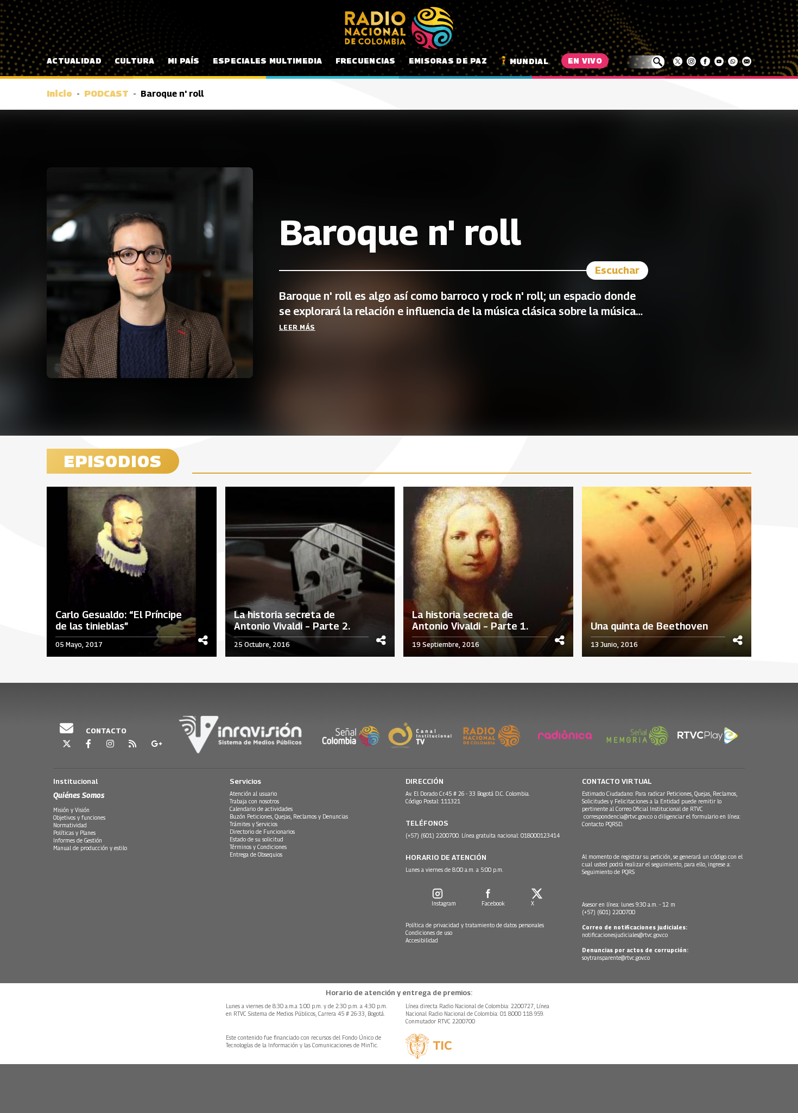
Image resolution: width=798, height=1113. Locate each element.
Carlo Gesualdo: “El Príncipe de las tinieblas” (118, 620)
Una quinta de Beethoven (649, 626)
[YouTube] (719, 61)
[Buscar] (645, 61)
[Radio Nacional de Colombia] (399, 28)
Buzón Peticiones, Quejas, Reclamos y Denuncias (289, 816)
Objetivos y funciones (79, 817)
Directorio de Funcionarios (262, 831)
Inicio (59, 94)
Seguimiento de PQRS (608, 872)
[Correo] (746, 61)
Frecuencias (365, 60)
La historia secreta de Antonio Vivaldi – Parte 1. (470, 620)
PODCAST (106, 94)
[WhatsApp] (732, 61)
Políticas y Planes (74, 832)
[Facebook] (705, 61)
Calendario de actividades (261, 809)
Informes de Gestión (77, 840)
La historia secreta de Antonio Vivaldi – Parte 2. (292, 620)
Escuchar (617, 270)
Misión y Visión (71, 810)
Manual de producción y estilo (90, 848)
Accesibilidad (422, 940)
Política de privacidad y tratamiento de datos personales (475, 925)
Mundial (529, 61)
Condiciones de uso (429, 932)
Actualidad (74, 60)
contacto (105, 730)
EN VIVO (585, 60)
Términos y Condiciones (258, 847)
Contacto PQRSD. (603, 824)
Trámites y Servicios (253, 824)
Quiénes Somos (78, 795)
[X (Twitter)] (677, 61)
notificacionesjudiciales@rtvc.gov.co (625, 935)
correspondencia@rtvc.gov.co (618, 816)
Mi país (184, 60)
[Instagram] (691, 61)
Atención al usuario (253, 793)
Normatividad (70, 825)
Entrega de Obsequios (256, 854)
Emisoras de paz (448, 60)
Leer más (297, 327)
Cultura (135, 60)
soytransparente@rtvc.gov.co (616, 957)
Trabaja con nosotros (254, 801)
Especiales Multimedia (267, 60)
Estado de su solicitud (256, 839)
